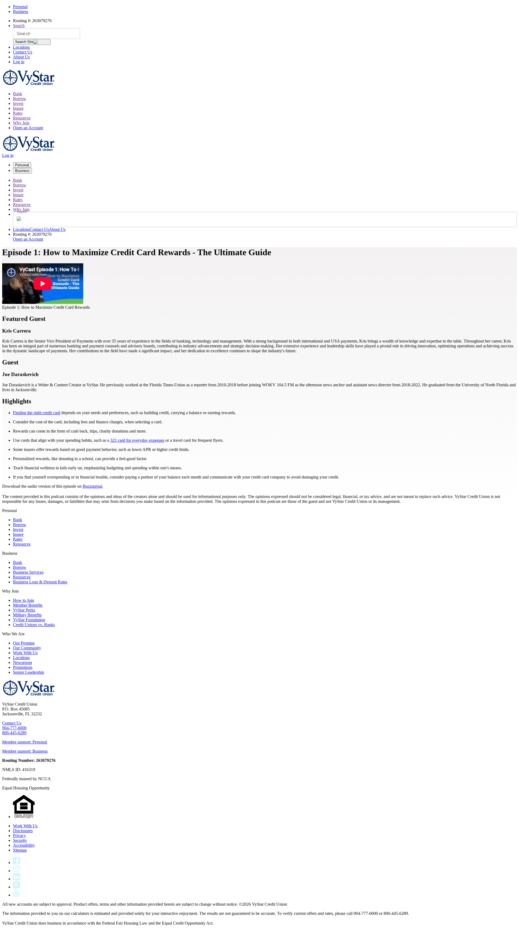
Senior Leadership (28, 672)
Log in (18, 61)
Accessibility (24, 845)
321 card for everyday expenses (137, 440)
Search (19, 25)
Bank (17, 93)
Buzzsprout (92, 486)
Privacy (19, 835)
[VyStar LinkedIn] (16, 878)
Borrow (19, 98)
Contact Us (22, 52)
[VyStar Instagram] (16, 870)
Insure (18, 108)
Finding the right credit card (36, 412)
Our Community (27, 648)
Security (20, 840)
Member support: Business (25, 751)
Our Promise (24, 643)
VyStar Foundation (29, 619)
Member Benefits (27, 605)
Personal (20, 6)
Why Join (21, 123)
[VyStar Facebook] (16, 862)
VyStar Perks (24, 610)
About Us (21, 57)
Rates (17, 113)
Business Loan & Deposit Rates (40, 582)
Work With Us (25, 652)
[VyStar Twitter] (16, 887)
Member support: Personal (24, 742)
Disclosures (23, 830)
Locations (21, 47)
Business (20, 11)
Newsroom (22, 662)
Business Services (28, 572)
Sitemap (20, 850)
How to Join (23, 600)
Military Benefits (27, 615)
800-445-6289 (14, 732)
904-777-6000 (14, 728)
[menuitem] (265, 93)
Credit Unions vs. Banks (34, 624)
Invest (18, 103)
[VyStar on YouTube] (16, 895)
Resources (22, 118)
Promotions (22, 667)
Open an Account (28, 127)
